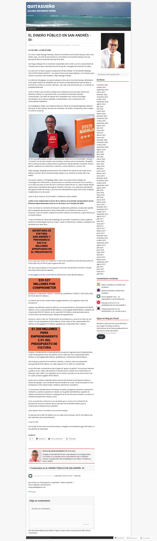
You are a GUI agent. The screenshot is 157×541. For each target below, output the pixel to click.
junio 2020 (100, 154)
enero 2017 (101, 233)
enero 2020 (101, 161)
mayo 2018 (100, 195)
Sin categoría (66, 45)
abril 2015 (100, 274)
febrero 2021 (101, 135)
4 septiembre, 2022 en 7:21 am (63, 476)
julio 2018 (100, 190)
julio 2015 (100, 267)
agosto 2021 (101, 126)
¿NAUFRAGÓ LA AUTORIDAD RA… (113, 299)
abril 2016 (100, 255)
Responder (77, 476)
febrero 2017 (101, 231)
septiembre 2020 (102, 147)
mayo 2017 (100, 224)
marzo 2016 (101, 257)
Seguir (101, 337)
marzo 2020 (101, 159)
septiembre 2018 (102, 185)
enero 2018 (101, 205)
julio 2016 (100, 248)
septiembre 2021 (102, 123)
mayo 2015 (100, 271)
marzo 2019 (101, 171)
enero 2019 (101, 176)
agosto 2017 (101, 216)
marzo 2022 (101, 111)
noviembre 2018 (102, 181)
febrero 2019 (101, 173)
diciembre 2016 (102, 236)
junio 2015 (100, 269)
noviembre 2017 (102, 209)
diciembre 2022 (102, 94)
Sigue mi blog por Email (108, 318)
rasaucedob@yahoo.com (37, 487)
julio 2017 (100, 219)
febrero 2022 (101, 114)
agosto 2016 (101, 245)
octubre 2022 (101, 99)
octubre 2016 (101, 240)
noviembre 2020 (102, 142)
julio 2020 (100, 152)
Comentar (85, 524)
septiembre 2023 (102, 90)
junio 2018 (100, 193)
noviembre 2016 (102, 238)
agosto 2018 (101, 188)
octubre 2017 (101, 212)
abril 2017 (100, 226)
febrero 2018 (101, 202)
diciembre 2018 (102, 178)
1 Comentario (76, 45)
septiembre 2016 (102, 243)
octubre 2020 (101, 145)
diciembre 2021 (102, 116)
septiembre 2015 (102, 262)
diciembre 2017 (102, 207)
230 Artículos (70, 451)
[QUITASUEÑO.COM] (78, 14)
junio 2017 (100, 221)
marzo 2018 (101, 200)
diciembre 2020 (102, 140)
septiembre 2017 (102, 214)
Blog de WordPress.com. (44, 537)
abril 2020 (100, 157)
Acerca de (32, 29)
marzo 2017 (101, 228)
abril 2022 (100, 109)
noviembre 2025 (102, 85)
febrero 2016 (101, 260)
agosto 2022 (101, 104)
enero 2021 (101, 138)
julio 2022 (100, 106)
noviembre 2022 (102, 97)
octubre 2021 (101, 121)
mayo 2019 (100, 166)
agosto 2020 (101, 149)
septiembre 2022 (102, 102)
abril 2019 (100, 169)
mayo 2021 (100, 130)
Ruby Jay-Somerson (108, 303)
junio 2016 (100, 250)
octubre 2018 (101, 183)
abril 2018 (100, 197)
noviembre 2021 (102, 118)
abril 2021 (100, 133)
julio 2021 (100, 128)
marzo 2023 (101, 92)
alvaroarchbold (55, 45)
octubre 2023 (101, 87)
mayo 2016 (100, 252)
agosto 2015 (101, 264)
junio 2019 (100, 164)
